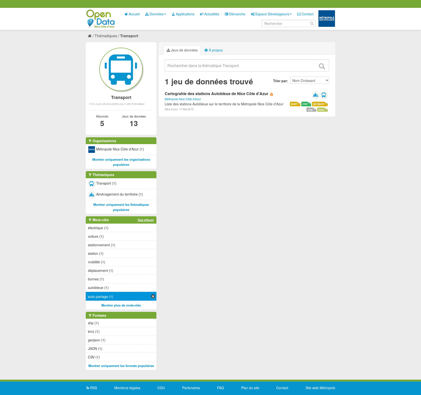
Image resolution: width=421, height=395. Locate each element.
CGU (161, 387)
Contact (307, 13)
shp (310, 110)
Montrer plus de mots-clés (121, 305)
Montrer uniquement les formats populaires (121, 365)
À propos (215, 50)
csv (305, 104)
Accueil (134, 13)
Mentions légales (127, 387)
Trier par (280, 80)
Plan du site (250, 387)
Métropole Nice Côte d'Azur (183, 99)
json (294, 104)
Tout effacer (145, 220)
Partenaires (191, 387)
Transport (129, 36)
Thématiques (106, 36)
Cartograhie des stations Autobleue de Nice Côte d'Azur (216, 93)
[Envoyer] (321, 66)
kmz (321, 110)
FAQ (220, 387)
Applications (184, 13)
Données (156, 13)
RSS (93, 387)
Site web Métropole (320, 387)
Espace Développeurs (271, 13)
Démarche (236, 13)
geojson (318, 104)
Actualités (211, 13)
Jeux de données (184, 50)
